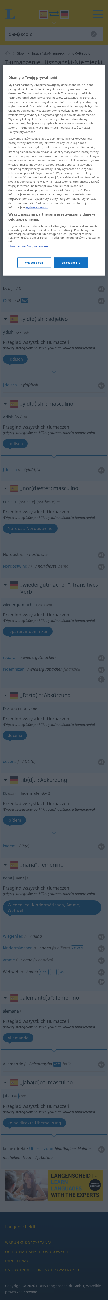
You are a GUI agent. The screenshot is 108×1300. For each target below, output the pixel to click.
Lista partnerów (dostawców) (28, 246)
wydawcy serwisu (37, 207)
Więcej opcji (34, 262)
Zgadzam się (71, 262)
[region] (54, 170)
